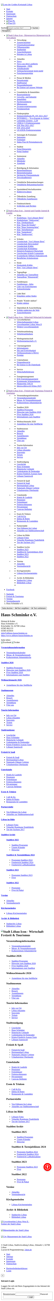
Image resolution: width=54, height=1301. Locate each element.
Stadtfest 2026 (7, 662)
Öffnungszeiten (23, 47)
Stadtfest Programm (25, 410)
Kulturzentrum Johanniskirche (29, 403)
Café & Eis (21, 516)
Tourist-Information (10, 710)
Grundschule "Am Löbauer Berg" (31, 241)
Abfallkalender (23, 68)
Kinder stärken (23, 303)
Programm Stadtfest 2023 (22, 875)
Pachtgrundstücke (24, 102)
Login (8, 1271)
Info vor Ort (22, 448)
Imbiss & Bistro (23, 519)
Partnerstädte (7, 807)
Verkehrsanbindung (25, 334)
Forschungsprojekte (25, 73)
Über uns (20, 440)
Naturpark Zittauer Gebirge (28, 488)
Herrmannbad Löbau (25, 485)
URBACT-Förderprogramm (28, 123)
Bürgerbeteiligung (24, 170)
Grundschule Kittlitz (25, 246)
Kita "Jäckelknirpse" (25, 230)
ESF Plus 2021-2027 (25, 125)
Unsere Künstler (18, 847)
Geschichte (21, 464)
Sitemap (9, 1256)
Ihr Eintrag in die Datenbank (28, 365)
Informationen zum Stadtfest (28, 417)
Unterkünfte (6, 770)
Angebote (21, 163)
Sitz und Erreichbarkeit (26, 350)
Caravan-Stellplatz (24, 509)
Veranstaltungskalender (26, 398)
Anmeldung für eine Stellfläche (30, 424)
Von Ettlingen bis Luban (27, 528)
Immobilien (21, 99)
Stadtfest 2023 (23, 554)
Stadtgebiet (21, 49)
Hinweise (15, 850)
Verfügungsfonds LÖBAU (28, 353)
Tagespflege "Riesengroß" (28, 277)
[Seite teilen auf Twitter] (16, 642)
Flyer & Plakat (18, 890)
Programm (16, 888)
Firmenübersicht (23, 362)
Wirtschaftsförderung (25, 372)
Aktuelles (21, 158)
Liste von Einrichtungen (27, 286)
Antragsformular (23, 289)
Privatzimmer (22, 507)
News (19, 61)
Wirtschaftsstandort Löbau (27, 322)
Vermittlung (21, 438)
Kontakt (9, 1259)
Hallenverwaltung (24, 192)
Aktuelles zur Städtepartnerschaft (30, 530)
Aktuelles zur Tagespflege (27, 275)
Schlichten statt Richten (26, 206)
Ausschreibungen (24, 52)
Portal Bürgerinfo (24, 149)
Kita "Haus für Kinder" (26, 225)
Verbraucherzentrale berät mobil (30, 71)
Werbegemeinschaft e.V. (27, 341)
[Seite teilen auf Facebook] (6, 642)
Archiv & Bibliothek (10, 918)
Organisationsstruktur (25, 45)
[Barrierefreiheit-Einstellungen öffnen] (47, 1167)
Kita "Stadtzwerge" (25, 234)
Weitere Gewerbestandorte (28, 327)
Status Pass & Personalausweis (29, 142)
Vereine (9, 599)
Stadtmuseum (7, 690)
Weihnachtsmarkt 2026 (11, 680)
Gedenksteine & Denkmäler (28, 471)
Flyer (14, 877)
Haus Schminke (23, 466)
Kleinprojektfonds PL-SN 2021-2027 (32, 116)
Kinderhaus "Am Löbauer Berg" (30, 218)
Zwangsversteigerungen (27, 106)
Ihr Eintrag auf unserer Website (29, 87)
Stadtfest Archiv (8, 835)
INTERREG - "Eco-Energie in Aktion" (33, 118)
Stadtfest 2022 (23, 557)
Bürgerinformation (24, 173)
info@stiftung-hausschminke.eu (14, 633)
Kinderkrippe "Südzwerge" (28, 220)
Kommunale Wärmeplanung (28, 381)
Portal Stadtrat (22, 151)
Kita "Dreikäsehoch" (25, 222)
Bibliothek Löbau (24, 583)
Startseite (10, 594)
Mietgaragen (22, 104)
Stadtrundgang (8, 730)
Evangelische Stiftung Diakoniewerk (32, 256)
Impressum (10, 1261)
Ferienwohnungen (24, 504)
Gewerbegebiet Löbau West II (29, 324)
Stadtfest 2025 (23, 549)
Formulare (21, 139)
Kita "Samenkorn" (24, 232)
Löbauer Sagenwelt (25, 476)
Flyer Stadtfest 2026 (25, 414)
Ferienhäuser (22, 502)
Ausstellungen (23, 436)
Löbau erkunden (23, 450)
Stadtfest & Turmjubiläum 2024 (30, 552)
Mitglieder (21, 161)
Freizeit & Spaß (23, 483)
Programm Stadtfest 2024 (22, 860)
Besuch (20, 433)
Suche (3, 28)
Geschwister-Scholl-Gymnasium (30, 253)
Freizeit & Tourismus (15, 596)
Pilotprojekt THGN (25, 384)
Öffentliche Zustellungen (27, 199)
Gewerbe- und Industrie (26, 97)
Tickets (20, 455)
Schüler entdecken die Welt (28, 310)
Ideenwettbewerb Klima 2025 (29, 386)
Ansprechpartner (24, 42)
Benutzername (9, 1294)
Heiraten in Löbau (24, 54)
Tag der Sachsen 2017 (26, 542)
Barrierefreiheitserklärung (16, 1268)
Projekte (20, 355)
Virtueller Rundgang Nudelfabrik (30, 540)
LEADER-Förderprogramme (29, 130)
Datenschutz (11, 1264)
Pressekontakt (22, 80)
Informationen (22, 348)
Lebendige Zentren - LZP (27, 121)
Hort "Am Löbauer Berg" (27, 267)
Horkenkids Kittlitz (25, 265)
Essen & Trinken (8, 792)
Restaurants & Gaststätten (27, 521)
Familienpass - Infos (25, 284)
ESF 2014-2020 (23, 128)
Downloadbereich (24, 177)
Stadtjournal (22, 83)
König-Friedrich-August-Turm (29, 474)
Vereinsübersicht (23, 566)
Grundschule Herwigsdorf (27, 244)
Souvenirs (21, 452)
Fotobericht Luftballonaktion (23, 865)
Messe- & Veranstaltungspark (29, 400)
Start (8, 1254)
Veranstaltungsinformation (13, 647)
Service (20, 457)
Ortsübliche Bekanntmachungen (30, 185)
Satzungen (21, 137)
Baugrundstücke (23, 94)
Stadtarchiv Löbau (24, 580)
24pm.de (28, 1250)
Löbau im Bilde (8, 819)
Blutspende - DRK (24, 66)
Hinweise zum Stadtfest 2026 (29, 412)
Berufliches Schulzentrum (27, 258)
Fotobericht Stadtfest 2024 (22, 862)
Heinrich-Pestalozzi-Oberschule (30, 251)
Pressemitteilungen (24, 85)
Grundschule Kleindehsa (27, 248)
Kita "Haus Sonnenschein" (28, 227)
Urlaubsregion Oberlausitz (28, 490)
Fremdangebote (23, 109)
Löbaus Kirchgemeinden (27, 573)
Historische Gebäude (25, 469)
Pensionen (21, 500)
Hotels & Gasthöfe (24, 497)
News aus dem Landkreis (27, 64)
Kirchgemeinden (8, 908)
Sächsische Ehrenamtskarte (28, 175)
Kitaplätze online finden (27, 296)
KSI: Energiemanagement (27, 379)
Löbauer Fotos (23, 538)
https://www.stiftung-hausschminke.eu (17, 635)
